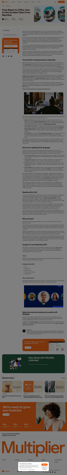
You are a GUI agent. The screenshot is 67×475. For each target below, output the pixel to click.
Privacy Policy (32, 469)
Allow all (44, 464)
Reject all (44, 467)
